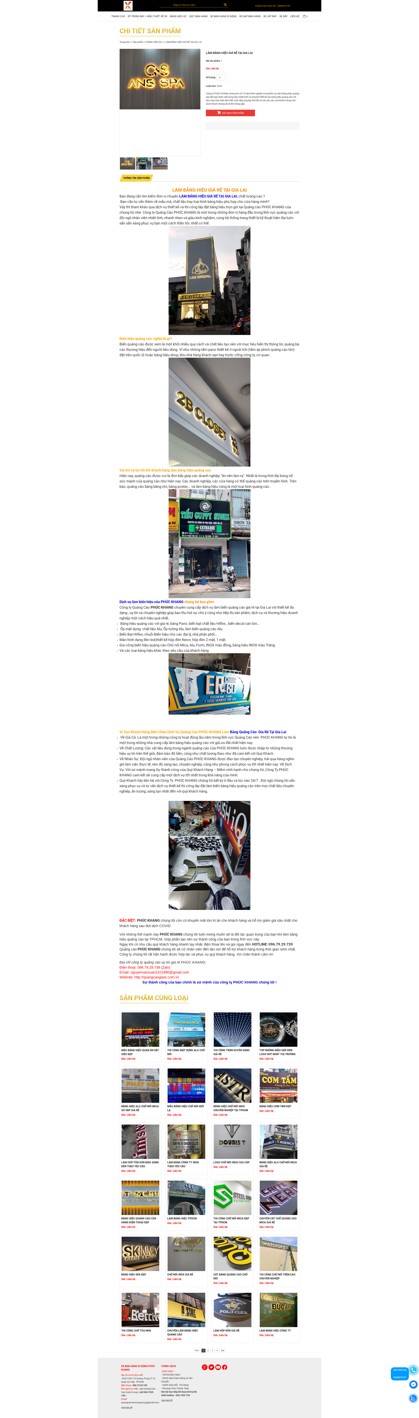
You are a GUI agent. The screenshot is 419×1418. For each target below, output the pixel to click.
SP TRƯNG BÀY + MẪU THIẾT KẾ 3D (147, 16)
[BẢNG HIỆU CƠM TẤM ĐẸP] (278, 1085)
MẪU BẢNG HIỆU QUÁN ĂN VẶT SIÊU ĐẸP (140, 1052)
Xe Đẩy (283, 16)
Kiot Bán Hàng (198, 16)
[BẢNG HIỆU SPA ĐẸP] (140, 1254)
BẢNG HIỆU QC (178, 16)
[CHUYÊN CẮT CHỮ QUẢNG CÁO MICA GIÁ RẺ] (278, 1198)
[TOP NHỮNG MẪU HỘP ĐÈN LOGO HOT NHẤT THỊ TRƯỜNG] (278, 1029)
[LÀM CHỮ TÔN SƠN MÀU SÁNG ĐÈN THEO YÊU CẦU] (140, 1142)
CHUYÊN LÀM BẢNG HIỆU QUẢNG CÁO (182, 1332)
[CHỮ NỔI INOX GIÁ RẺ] (186, 1254)
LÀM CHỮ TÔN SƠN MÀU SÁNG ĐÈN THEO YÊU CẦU (140, 1164)
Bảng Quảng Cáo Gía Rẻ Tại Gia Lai (258, 732)
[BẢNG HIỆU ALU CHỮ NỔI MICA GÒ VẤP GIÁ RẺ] (140, 1085)
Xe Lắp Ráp (270, 16)
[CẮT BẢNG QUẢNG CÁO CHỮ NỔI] (232, 1254)
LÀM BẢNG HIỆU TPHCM (182, 1218)
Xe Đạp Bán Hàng (250, 16)
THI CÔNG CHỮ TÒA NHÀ (136, 1330)
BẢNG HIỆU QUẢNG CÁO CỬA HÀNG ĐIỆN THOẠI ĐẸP (138, 1220)
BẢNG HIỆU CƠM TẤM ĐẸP (275, 1106)
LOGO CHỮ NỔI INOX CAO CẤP (231, 1162)
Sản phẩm (138, 42)
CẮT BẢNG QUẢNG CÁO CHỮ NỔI (230, 1276)
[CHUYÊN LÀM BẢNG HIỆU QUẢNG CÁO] (186, 1310)
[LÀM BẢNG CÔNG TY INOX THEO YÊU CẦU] (186, 1142)
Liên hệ (294, 16)
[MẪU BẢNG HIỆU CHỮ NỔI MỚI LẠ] (186, 1085)
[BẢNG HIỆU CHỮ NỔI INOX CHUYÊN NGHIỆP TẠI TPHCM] (232, 1085)
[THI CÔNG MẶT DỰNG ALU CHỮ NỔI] (186, 1029)
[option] (160, 79)
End (222, 1351)
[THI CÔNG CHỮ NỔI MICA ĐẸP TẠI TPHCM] (232, 1198)
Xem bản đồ (126, 1407)
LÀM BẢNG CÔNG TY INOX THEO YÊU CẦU (183, 1164)
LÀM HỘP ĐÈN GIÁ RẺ (226, 1330)
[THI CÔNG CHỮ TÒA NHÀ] (140, 1310)
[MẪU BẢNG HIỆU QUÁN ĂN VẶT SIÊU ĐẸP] (140, 1029)
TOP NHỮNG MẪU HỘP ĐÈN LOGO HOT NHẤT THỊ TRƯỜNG (277, 1052)
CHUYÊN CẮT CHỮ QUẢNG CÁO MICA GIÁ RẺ (278, 1220)
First (197, 1351)
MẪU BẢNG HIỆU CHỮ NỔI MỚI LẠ (185, 1108)
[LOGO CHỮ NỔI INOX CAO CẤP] (232, 1142)
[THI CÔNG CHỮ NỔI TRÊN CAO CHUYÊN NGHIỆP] (278, 1254)
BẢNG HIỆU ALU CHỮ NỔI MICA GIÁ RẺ (278, 1164)
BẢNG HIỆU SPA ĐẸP (133, 1274)
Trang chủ (118, 16)
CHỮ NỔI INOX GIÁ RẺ (180, 1274)
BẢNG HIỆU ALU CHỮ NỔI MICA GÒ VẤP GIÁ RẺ (140, 1108)
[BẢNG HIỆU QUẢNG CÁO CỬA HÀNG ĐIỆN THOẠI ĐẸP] (140, 1198)
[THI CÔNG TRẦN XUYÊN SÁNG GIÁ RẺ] (232, 1029)
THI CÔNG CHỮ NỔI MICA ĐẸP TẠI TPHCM (231, 1220)
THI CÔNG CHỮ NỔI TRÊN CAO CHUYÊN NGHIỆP (277, 1276)
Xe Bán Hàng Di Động (223, 16)
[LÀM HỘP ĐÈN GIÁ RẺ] (232, 1310)
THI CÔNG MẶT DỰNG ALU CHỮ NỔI (186, 1052)
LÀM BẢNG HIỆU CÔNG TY (275, 1330)
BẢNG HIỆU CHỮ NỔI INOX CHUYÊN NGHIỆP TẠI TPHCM (230, 1108)
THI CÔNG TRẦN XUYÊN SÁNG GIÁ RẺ (231, 1052)
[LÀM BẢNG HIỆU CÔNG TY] (278, 1310)
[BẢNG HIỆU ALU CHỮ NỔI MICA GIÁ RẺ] (278, 1142)
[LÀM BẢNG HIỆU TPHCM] (186, 1198)
